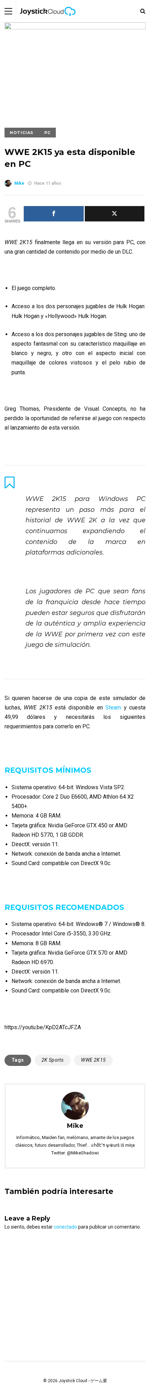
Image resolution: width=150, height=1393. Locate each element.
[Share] (54, 213)
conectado (65, 1227)
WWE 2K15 (93, 1060)
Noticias (21, 132)
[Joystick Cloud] (48, 20)
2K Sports (53, 1060)
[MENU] (8, 11)
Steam (114, 707)
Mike (19, 183)
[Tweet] (115, 213)
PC (47, 132)
